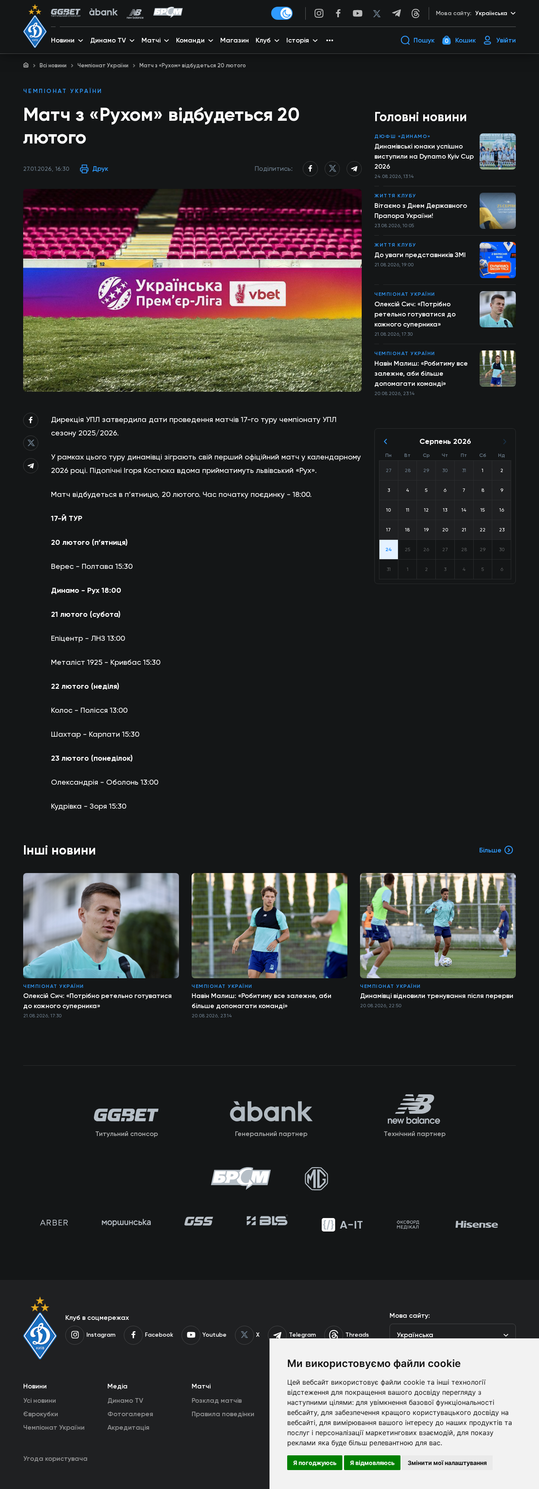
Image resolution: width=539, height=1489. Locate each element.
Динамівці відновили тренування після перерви (436, 996)
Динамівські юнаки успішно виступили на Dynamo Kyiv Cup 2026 (424, 156)
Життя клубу (395, 196)
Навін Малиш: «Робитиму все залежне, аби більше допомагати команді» (421, 373)
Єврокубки (40, 1414)
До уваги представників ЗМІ (420, 255)
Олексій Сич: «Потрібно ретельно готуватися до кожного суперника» (415, 314)
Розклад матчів (217, 1400)
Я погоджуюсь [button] (314, 1462)
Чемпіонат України (102, 65)
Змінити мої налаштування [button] (447, 1462)
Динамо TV (125, 1400)
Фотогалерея (130, 1414)
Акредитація (128, 1427)
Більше (490, 850)
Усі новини (39, 1400)
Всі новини (53, 65)
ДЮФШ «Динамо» (402, 136)
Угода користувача (55, 1458)
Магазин (234, 40)
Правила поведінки (223, 1414)
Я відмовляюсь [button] (372, 1462)
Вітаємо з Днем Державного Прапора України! (420, 211)
